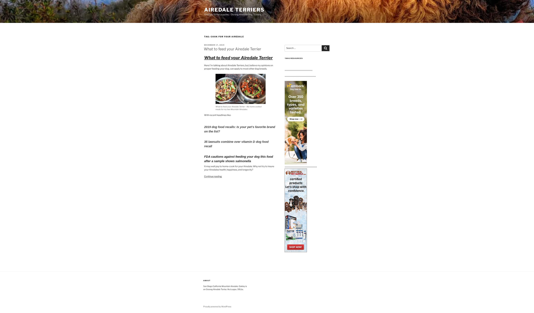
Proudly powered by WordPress (217, 306)
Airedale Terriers (234, 10)
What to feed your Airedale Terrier (232, 49)
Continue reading (213, 176)
